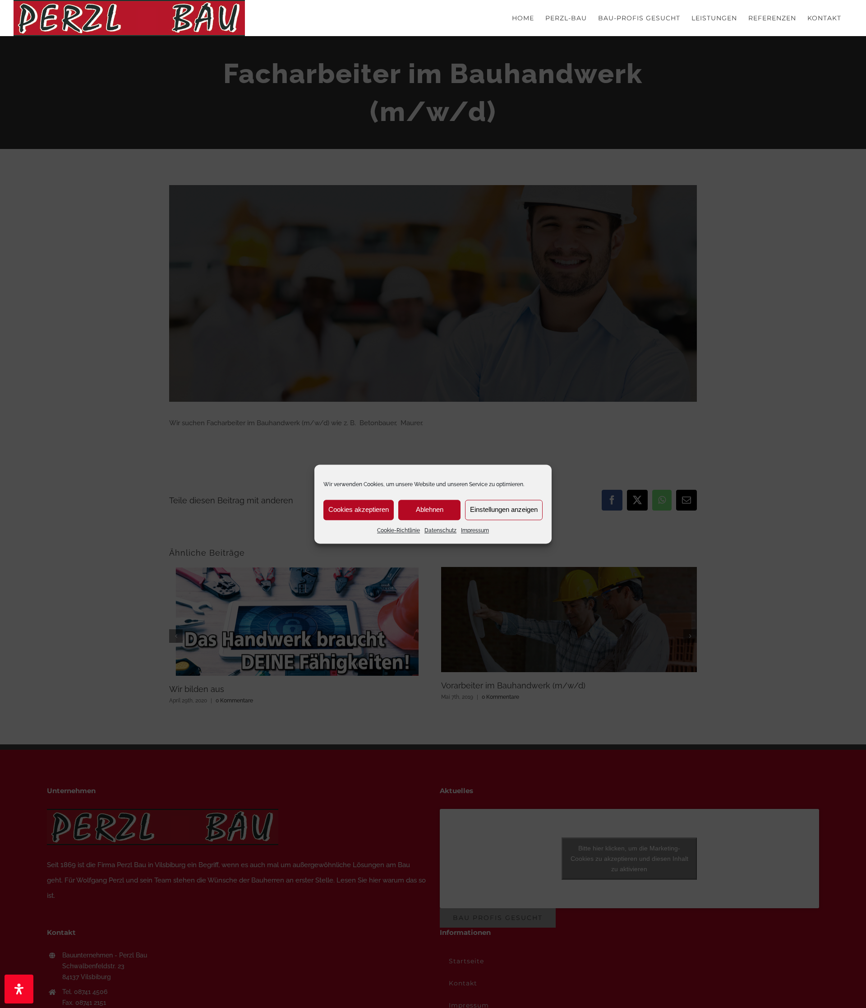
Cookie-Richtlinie (398, 530)
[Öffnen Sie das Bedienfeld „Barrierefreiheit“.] (19, 989)
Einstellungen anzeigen (504, 509)
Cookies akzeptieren (358, 509)
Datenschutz (440, 530)
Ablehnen (429, 509)
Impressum (475, 530)
